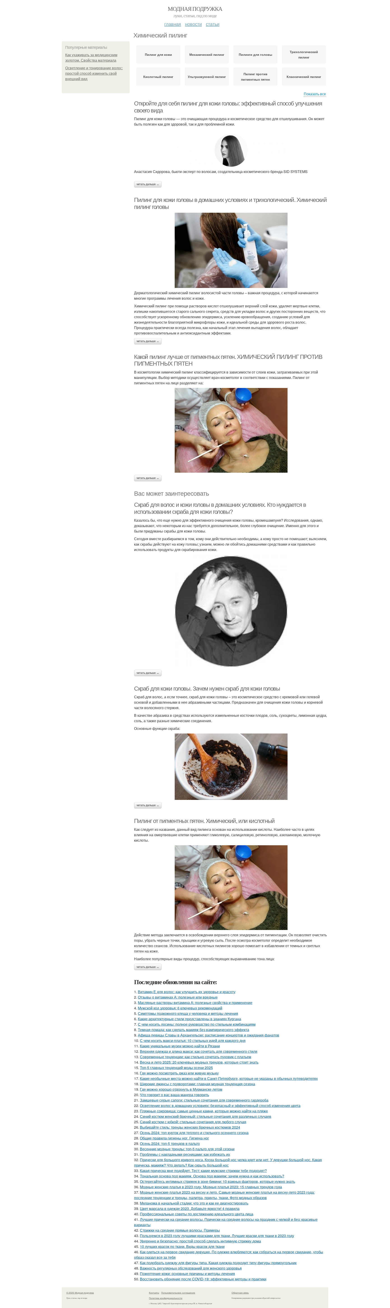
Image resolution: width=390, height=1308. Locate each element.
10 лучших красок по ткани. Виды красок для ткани (182, 1246)
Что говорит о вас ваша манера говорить (174, 1094)
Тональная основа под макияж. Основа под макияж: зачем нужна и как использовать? (212, 1176)
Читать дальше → (148, 184)
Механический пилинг (206, 54)
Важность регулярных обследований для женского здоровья (191, 1268)
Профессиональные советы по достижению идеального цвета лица (196, 1214)
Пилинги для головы (255, 54)
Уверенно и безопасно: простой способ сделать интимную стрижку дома (200, 1241)
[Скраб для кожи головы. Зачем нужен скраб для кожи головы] (231, 766)
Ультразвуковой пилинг (207, 76)
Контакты (154, 1292)
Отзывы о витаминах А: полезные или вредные (178, 997)
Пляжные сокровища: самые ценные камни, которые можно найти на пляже (204, 1111)
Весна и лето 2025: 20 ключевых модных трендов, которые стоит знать (199, 1062)
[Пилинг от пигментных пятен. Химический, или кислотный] (231, 887)
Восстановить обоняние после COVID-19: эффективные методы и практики (203, 1279)
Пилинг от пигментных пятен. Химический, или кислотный (204, 821)
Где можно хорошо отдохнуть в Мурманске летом (181, 1089)
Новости (193, 24)
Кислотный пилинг (158, 76)
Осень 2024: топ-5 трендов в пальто (170, 1143)
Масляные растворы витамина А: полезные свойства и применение (195, 1002)
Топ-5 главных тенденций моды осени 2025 (176, 1067)
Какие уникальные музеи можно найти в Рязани (180, 1046)
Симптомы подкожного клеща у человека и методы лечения (188, 1013)
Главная (172, 24)
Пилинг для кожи (158, 54)
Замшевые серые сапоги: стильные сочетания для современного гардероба (204, 1100)
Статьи (212, 24)
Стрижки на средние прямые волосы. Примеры (180, 1230)
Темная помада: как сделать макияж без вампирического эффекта (193, 1029)
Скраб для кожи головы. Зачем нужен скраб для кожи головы (207, 688)
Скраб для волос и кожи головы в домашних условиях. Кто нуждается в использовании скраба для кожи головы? (220, 508)
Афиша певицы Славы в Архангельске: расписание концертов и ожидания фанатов (208, 1035)
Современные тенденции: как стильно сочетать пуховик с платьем (195, 1056)
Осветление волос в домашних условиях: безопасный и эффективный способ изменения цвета (220, 1105)
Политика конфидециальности (165, 1298)
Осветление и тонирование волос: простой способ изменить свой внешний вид (94, 73)
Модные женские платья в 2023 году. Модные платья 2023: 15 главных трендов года (211, 1186)
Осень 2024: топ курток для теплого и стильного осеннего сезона (194, 1132)
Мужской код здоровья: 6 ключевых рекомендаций (180, 1008)
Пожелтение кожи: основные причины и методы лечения (187, 1273)
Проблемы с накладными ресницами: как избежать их (185, 1154)
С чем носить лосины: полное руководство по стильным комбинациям (196, 1024)
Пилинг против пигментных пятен (255, 77)
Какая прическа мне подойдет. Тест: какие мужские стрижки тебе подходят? (203, 1170)
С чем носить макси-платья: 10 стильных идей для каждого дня (193, 1040)
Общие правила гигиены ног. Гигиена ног (174, 1138)
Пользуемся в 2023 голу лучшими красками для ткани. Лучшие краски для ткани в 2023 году (217, 1235)
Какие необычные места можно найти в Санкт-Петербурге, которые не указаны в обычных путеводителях (229, 1078)
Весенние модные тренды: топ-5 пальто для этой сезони (187, 1149)
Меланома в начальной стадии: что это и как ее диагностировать (194, 1203)
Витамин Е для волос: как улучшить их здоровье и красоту (186, 991)
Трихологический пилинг (304, 54)
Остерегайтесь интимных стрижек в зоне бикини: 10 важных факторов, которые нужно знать (217, 1181)
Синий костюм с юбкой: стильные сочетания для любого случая (193, 1121)
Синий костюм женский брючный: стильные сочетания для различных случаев (205, 1116)
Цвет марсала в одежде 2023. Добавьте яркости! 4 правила (189, 1208)
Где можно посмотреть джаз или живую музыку (179, 1073)
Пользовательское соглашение (178, 1292)
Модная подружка (195, 8)
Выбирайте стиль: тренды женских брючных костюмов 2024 (190, 1127)
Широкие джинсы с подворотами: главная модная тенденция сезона (197, 1083)
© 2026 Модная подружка (80, 1292)
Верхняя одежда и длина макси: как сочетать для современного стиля (198, 1051)
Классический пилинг (304, 76)
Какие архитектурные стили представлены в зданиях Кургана (189, 1018)
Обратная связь (240, 1292)
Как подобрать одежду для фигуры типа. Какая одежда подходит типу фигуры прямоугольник (218, 1262)
